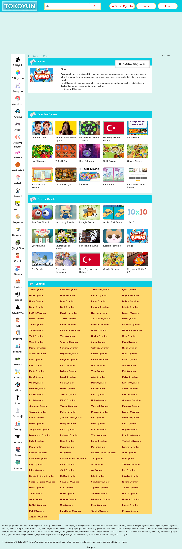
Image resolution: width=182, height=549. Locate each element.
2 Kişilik (18, 65)
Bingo (46, 56)
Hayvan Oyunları (99, 313)
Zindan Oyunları (130, 487)
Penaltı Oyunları (99, 295)
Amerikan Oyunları (100, 318)
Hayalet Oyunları (68, 499)
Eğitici (18, 287)
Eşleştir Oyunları (130, 307)
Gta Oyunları (128, 458)
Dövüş (18, 274)
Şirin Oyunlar (67, 382)
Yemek (18, 442)
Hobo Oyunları (98, 400)
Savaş (18, 377)
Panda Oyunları (37, 388)
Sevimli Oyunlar (68, 394)
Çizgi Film (18, 248)
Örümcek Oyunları (131, 324)
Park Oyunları (129, 318)
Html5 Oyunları (67, 493)
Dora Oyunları (67, 441)
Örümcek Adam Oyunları (103, 452)
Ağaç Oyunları (98, 377)
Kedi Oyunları (129, 371)
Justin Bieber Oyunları (71, 417)
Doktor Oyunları (68, 476)
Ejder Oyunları (129, 289)
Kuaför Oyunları (99, 353)
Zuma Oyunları (98, 342)
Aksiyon (18, 91)
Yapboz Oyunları (37, 353)
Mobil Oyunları (36, 511)
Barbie (18, 157)
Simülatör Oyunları (100, 482)
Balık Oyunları (67, 307)
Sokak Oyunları (130, 388)
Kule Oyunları (98, 388)
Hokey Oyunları (68, 423)
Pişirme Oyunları (37, 348)
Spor (18, 403)
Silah (18, 390)
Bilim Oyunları (98, 394)
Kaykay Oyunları (130, 412)
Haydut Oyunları (130, 295)
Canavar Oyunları (69, 289)
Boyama (18, 222)
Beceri (18, 196)
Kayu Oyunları (129, 423)
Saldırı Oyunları (99, 493)
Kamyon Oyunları (130, 447)
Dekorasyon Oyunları (39, 435)
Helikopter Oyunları (132, 330)
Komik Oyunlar (36, 417)
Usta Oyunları (36, 382)
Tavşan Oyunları (68, 406)
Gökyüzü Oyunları (100, 348)
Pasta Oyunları (67, 447)
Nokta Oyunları (68, 388)
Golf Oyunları (98, 365)
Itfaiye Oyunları (99, 441)
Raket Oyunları (36, 377)
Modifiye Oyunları (131, 435)
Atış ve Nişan (18, 144)
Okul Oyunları (36, 359)
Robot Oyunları (129, 359)
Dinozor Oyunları (99, 412)
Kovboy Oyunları (130, 313)
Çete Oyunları (36, 394)
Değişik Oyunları (37, 505)
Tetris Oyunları (36, 324)
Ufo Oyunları (66, 505)
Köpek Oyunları (68, 377)
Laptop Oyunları (130, 505)
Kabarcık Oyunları (131, 406)
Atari (18, 129)
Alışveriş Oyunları (38, 516)
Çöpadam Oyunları (38, 458)
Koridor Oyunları (130, 382)
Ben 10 (18, 209)
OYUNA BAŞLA (132, 64)
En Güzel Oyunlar (122, 6)
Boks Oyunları (67, 301)
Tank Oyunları (36, 336)
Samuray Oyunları (69, 348)
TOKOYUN (19, 6)
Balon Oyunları (36, 307)
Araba (18, 116)
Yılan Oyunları (129, 452)
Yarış (18, 429)
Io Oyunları (65, 452)
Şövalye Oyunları (130, 476)
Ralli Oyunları (36, 400)
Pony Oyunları (67, 464)
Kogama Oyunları (38, 452)
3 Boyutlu (18, 78)
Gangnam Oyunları (38, 406)
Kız (18, 325)
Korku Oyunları (67, 429)
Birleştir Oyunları (68, 371)
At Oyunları (97, 464)
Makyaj (17, 351)
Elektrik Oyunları (37, 313)
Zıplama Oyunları (99, 487)
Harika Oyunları (130, 493)
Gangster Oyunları (131, 400)
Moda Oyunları (98, 447)
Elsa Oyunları (129, 470)
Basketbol (18, 170)
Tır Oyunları (97, 458)
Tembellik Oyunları (131, 441)
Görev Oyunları (98, 330)
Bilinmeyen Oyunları (101, 499)
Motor (18, 364)
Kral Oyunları (67, 487)
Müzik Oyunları (129, 353)
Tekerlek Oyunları (100, 289)
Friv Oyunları (97, 417)
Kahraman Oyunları (70, 330)
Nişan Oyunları (129, 348)
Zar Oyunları (35, 493)
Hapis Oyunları (36, 301)
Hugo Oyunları (129, 429)
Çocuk (18, 261)
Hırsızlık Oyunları (130, 499)
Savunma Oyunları (69, 482)
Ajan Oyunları (36, 499)
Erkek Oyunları (36, 470)
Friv (167, 6)
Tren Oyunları (98, 371)
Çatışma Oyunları (37, 412)
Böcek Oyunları (37, 318)
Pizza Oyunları (129, 342)
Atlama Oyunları (68, 318)
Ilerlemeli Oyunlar (69, 435)
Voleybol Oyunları (100, 406)
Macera (17, 338)
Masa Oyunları (98, 505)
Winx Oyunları (98, 435)
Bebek (18, 183)
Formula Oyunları (100, 307)
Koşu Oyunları (36, 365)
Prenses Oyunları (130, 511)
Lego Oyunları (36, 464)
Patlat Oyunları (98, 301)
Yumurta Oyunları (69, 342)
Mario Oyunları (36, 423)
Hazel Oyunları (36, 487)
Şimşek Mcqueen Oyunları (42, 482)
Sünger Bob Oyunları (39, 429)
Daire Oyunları (98, 382)
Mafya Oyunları (130, 377)
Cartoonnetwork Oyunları (73, 458)
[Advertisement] (91, 34)
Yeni (146, 6)
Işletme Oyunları (130, 482)
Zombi (18, 468)
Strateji (18, 416)
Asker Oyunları (36, 289)
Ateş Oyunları (129, 365)
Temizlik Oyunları (131, 464)
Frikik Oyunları (129, 394)
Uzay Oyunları (36, 342)
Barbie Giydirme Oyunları (41, 476)
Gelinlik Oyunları (99, 511)
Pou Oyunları (35, 447)
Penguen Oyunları (69, 359)
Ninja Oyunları (67, 295)
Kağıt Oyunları (36, 441)
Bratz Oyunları (98, 429)
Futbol (18, 299)
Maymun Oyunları (69, 353)
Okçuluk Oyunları (100, 324)
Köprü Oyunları (68, 400)
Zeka (18, 455)
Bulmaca (17, 235)
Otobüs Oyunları (130, 417)
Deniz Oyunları (36, 295)
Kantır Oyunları (37, 371)
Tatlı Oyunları (36, 330)
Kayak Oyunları (68, 324)
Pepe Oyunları (98, 423)
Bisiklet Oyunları (130, 301)
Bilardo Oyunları (99, 359)
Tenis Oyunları (67, 336)
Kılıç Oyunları (98, 476)
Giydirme (18, 312)
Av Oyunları (97, 470)
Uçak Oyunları (129, 336)
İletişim (91, 547)
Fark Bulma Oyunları (70, 511)
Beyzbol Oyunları (68, 313)
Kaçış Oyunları (67, 365)
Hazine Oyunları (99, 336)
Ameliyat (18, 104)
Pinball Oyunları (68, 412)
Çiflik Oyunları (67, 470)
